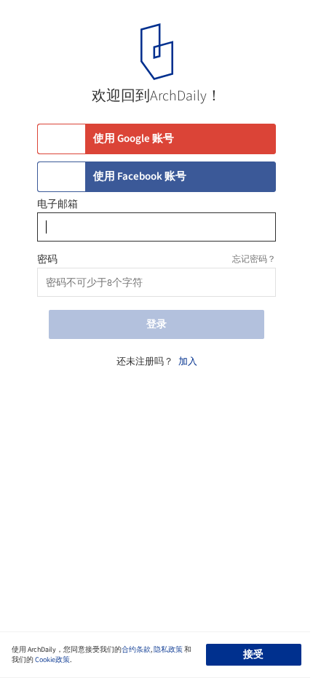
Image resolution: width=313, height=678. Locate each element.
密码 (47, 260)
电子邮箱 (57, 204)
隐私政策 (168, 650)
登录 (156, 324)
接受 (253, 654)
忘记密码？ (254, 259)
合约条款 (136, 650)
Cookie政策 (52, 660)
